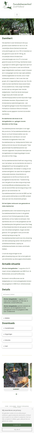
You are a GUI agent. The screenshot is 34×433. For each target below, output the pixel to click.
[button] (17, 14)
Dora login (17, 407)
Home (6, 406)
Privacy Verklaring (23, 406)
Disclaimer (12, 406)
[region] (17, 420)
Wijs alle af (17, 429)
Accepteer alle (17, 425)
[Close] (32, 409)
